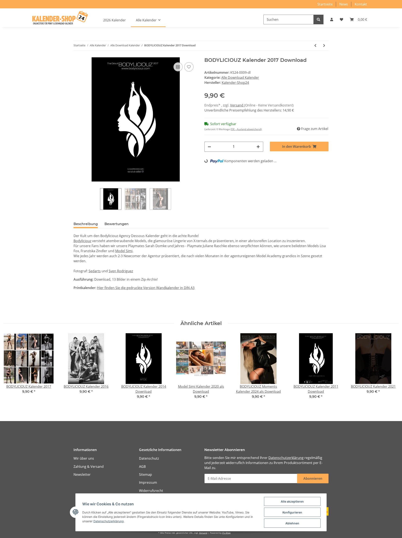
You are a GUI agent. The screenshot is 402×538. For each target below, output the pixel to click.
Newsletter (82, 474)
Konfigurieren (292, 512)
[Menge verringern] (209, 147)
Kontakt (361, 4)
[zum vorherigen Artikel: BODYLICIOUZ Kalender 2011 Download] (315, 45)
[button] (331, 19)
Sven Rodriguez (121, 271)
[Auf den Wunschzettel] (188, 66)
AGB (142, 466)
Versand (237, 105)
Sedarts (95, 271)
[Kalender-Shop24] (60, 17)
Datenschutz (149, 458)
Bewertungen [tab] (116, 224)
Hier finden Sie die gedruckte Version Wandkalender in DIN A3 (146, 287)
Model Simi (124, 251)
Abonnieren (312, 478)
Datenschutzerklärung (286, 457)
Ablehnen (292, 523)
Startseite (325, 4)
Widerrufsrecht (151, 490)
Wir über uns (83, 458)
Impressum (148, 482)
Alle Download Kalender (240, 77)
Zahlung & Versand (88, 466)
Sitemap (145, 474)
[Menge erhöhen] (258, 147)
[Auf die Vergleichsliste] (178, 66)
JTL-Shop (226, 533)
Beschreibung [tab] (85, 224)
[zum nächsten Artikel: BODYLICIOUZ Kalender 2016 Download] (324, 45)
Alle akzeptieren (292, 501)
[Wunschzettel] (341, 19)
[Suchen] (318, 19)
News (343, 4)
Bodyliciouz (82, 241)
